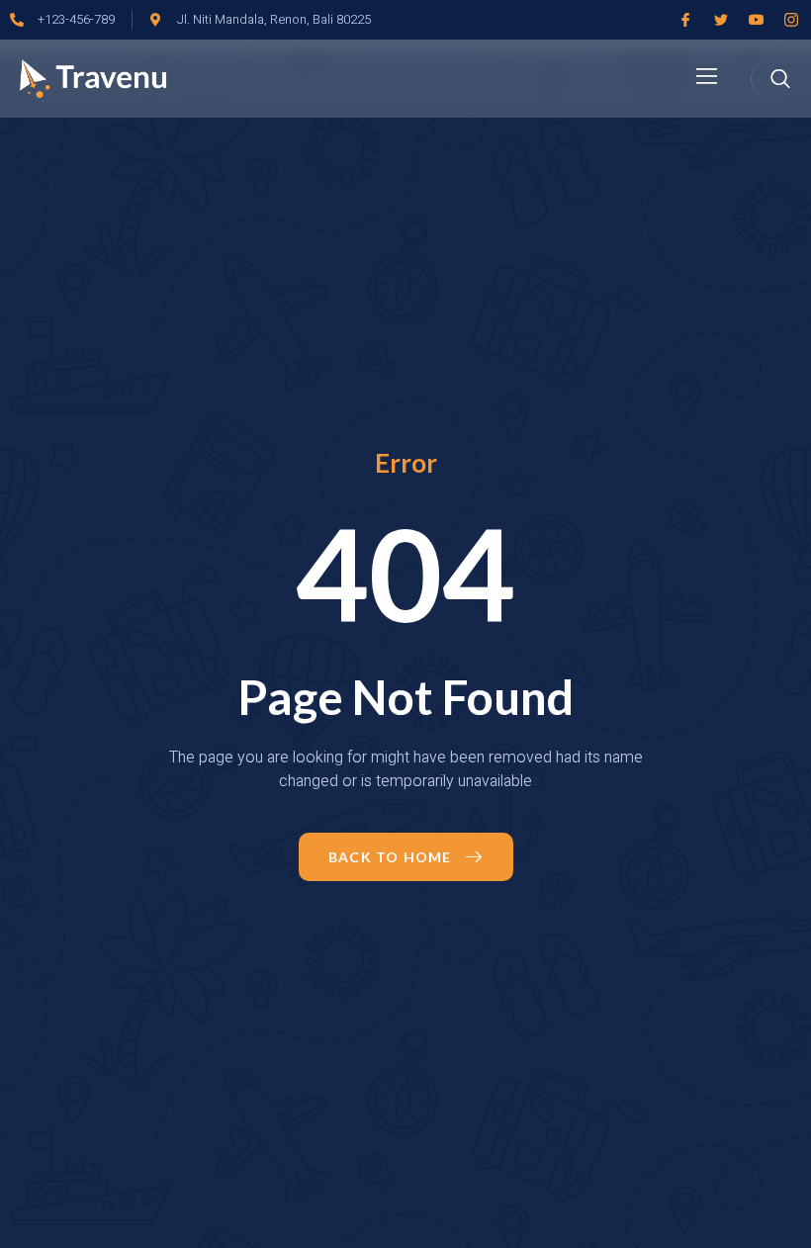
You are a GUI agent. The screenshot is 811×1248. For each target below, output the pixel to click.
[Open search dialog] (780, 79)
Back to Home (389, 856)
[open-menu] (707, 77)
